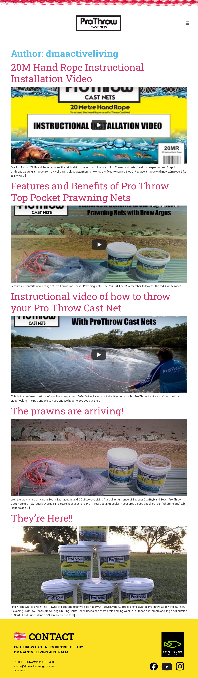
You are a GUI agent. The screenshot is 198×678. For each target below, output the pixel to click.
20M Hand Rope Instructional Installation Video (77, 73)
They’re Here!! (42, 517)
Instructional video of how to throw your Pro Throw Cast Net (90, 302)
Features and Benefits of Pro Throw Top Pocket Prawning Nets (90, 191)
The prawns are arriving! (67, 410)
